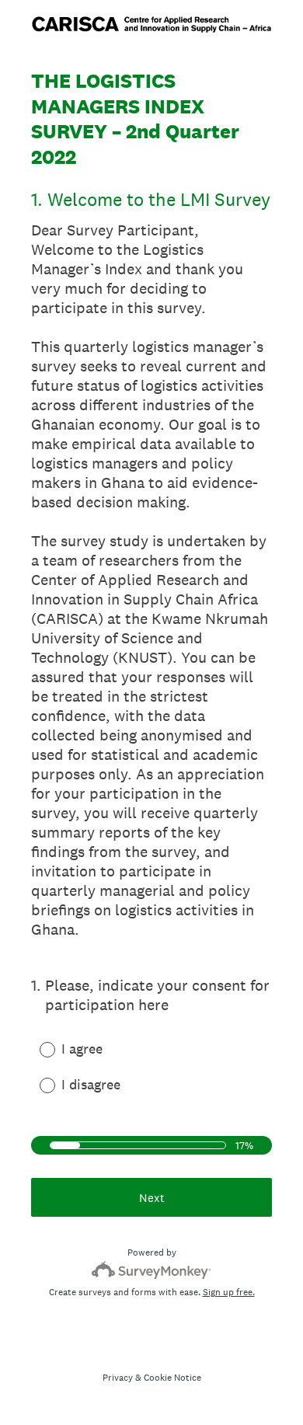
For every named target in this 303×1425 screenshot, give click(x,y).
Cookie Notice (172, 1377)
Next (152, 1197)
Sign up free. (229, 1292)
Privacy (118, 1377)
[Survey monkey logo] (151, 1270)
